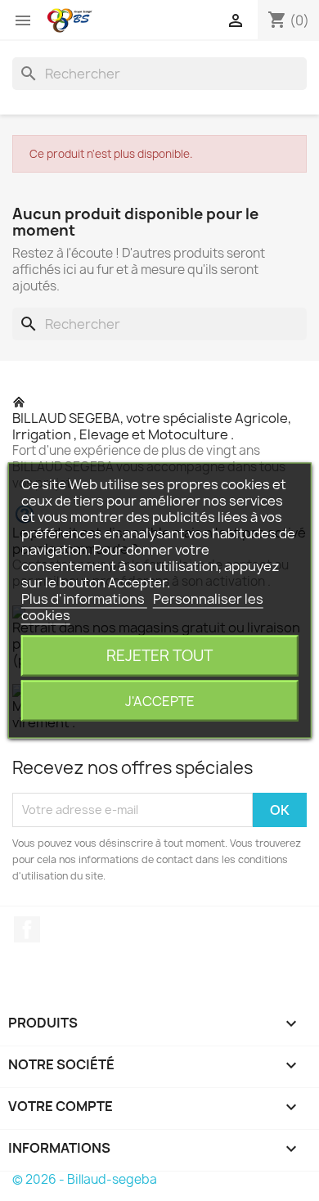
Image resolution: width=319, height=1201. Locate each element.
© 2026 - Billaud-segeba (84, 1179)
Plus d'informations (84, 599)
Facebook (27, 929)
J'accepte (160, 701)
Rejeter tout (159, 655)
